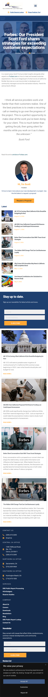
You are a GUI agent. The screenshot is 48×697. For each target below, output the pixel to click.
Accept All (24, 681)
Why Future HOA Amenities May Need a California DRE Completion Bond (29, 264)
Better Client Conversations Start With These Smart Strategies (29, 238)
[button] (35, 5)
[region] (24, 680)
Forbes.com (13, 76)
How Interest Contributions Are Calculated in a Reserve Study (28, 277)
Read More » (7, 374)
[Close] (45, 664)
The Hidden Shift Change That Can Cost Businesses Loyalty (30, 251)
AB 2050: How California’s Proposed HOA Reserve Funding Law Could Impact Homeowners (29, 225)
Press (33, 53)
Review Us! (7, 661)
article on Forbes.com (19, 154)
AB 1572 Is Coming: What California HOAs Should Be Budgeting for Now (30, 212)
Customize (24, 687)
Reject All (24, 693)
